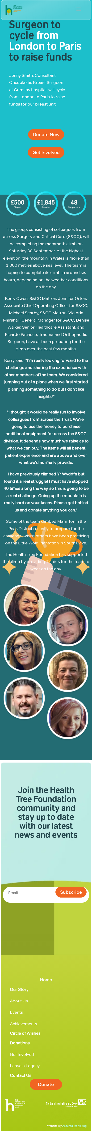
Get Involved (46, 152)
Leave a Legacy (25, 1065)
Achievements (23, 1023)
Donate (46, 1084)
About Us (19, 1001)
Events (16, 1012)
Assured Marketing (74, 1125)
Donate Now (46, 134)
